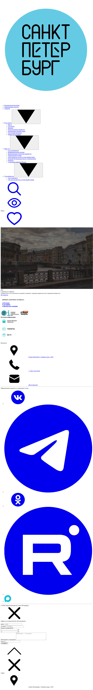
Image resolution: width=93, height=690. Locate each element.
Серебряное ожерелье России (17, 162)
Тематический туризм (15, 155)
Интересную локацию (10, 306)
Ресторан (6, 303)
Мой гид (7, 149)
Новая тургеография (14, 134)
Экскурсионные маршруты (16, 129)
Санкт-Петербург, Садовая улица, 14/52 (40, 357)
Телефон (4, 626)
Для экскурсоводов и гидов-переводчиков (21, 180)
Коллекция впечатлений (11, 105)
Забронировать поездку (11, 107)
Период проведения (7, 628)
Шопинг (10, 128)
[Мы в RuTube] (48, 594)
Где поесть (11, 126)
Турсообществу (9, 176)
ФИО (3, 624)
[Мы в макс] (7, 601)
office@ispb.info (33, 385)
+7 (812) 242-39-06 (34, 371)
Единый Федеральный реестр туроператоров (22, 159)
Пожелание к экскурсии (8, 639)
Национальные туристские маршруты (19, 154)
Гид (2, 641)
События (7, 108)
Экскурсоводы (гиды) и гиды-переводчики (21, 157)
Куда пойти (8, 123)
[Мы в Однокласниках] (18, 506)
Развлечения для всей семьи (16, 131)
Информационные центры (16, 152)
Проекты (11, 160)
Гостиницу (6, 304)
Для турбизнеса (13, 178)
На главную (4, 295)
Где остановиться (13, 150)
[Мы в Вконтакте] (18, 403)
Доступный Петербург (15, 133)
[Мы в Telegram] (48, 492)
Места (10, 124)
